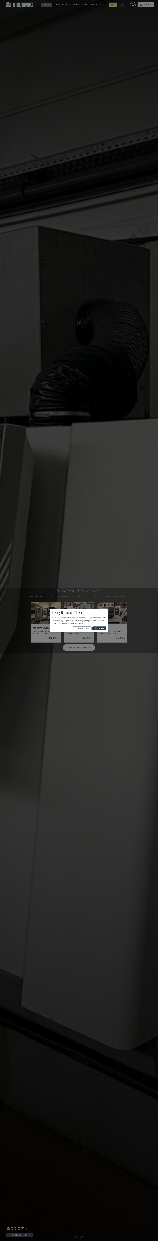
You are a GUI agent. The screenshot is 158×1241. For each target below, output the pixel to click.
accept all (99, 628)
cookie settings (82, 628)
